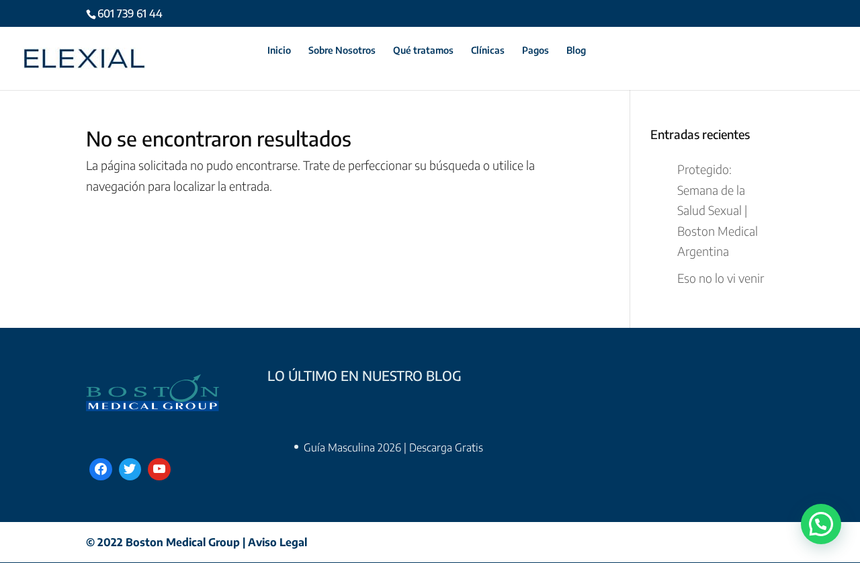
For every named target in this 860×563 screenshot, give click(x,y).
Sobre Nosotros (342, 51)
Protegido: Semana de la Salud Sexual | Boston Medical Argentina (717, 210)
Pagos (535, 51)
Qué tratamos (423, 51)
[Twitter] (130, 469)
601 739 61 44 (130, 13)
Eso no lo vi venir (720, 278)
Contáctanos (222, 51)
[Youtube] (159, 469)
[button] (821, 524)
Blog (576, 51)
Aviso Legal (277, 542)
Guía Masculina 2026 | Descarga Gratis (393, 447)
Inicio (279, 51)
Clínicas (488, 51)
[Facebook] (101, 469)
